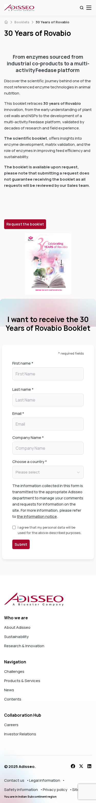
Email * (18, 413)
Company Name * (28, 437)
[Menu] (89, 8)
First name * (22, 363)
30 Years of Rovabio (52, 22)
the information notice (37, 516)
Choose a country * (29, 461)
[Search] (82, 8)
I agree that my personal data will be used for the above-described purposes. (49, 530)
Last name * (23, 389)
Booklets (21, 22)
